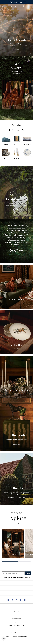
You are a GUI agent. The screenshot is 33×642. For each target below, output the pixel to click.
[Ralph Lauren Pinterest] (24, 600)
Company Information (16, 607)
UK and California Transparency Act (16, 625)
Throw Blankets (27, 144)
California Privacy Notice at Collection (16, 622)
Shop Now (16, 49)
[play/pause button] (31, 216)
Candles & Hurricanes (16, 159)
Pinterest (11, 497)
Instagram (22, 497)
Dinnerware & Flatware (27, 159)
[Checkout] (27, 6)
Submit (28, 573)
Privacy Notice (16, 615)
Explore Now (16, 444)
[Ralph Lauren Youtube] (16, 600)
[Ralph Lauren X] (20, 600)
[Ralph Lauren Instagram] (8, 600)
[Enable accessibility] (3, 638)
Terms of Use (16, 611)
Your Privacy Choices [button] (16, 629)
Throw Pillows (16, 144)
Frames (6, 158)
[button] (23, 6)
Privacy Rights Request (16, 618)
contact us (27, 577)
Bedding (6, 144)
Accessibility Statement (16, 632)
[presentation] (16, 29)
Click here (4, 577)
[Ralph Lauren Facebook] (12, 600)
